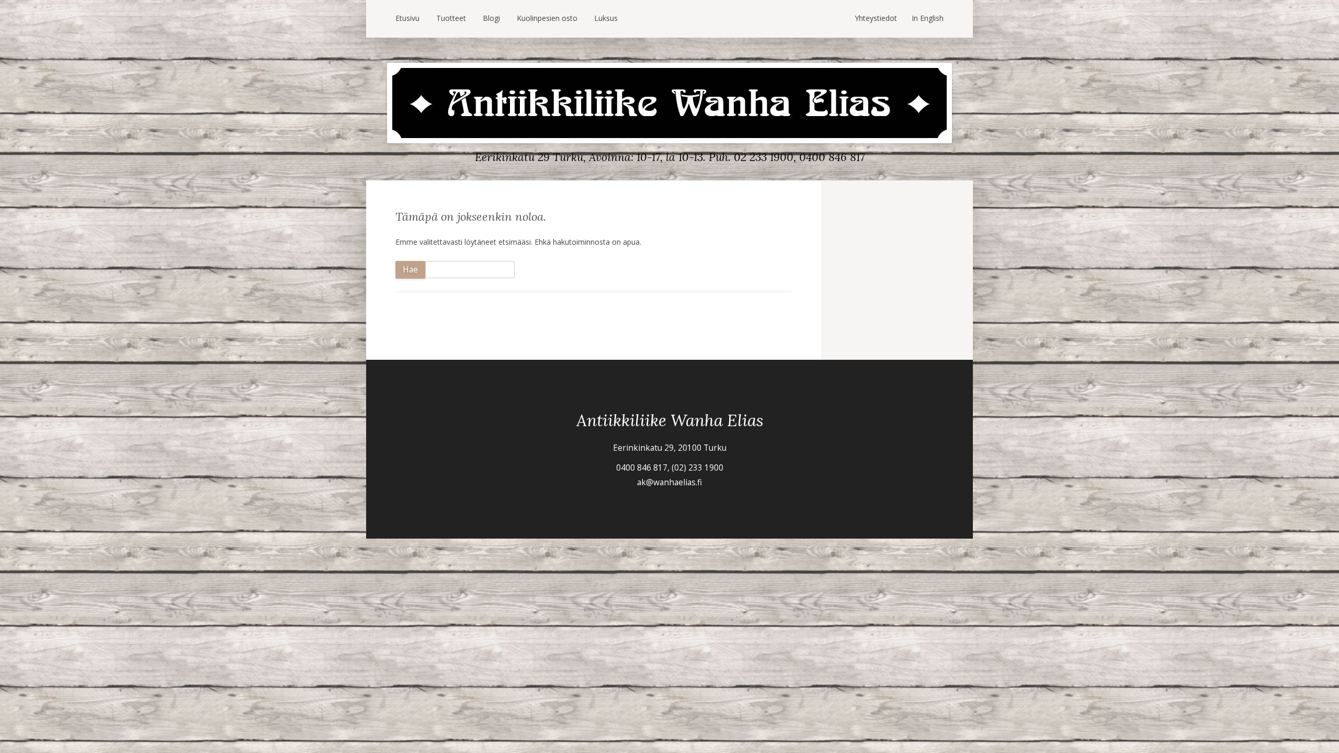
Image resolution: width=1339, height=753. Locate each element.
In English (928, 18)
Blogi (491, 18)
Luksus (606, 18)
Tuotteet (451, 18)
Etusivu (407, 18)
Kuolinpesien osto (547, 18)
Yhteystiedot (876, 18)
